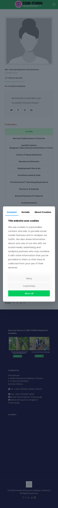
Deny (29, 278)
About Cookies (43, 212)
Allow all (29, 293)
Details (26, 212)
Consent (12, 212)
